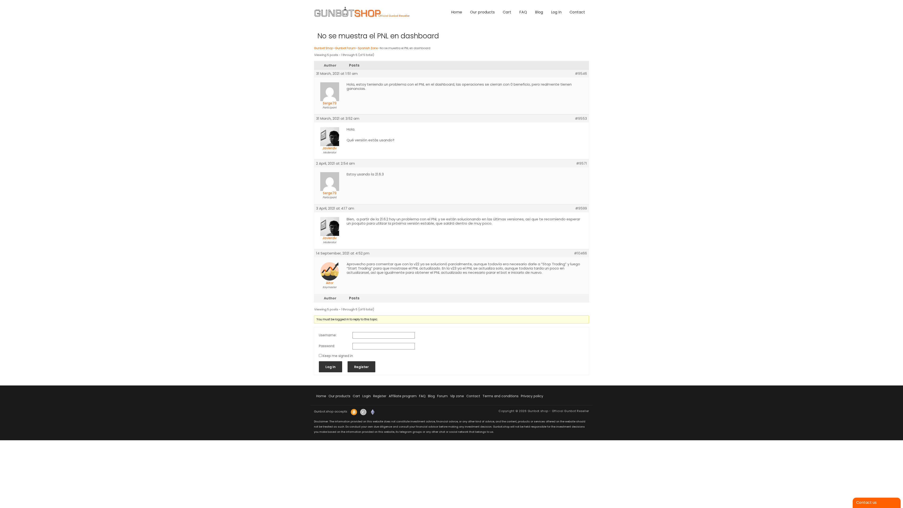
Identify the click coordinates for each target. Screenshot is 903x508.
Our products (482, 12)
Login (366, 396)
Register (361, 367)
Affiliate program (403, 396)
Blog (539, 12)
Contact (577, 12)
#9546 (581, 73)
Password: (327, 346)
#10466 (580, 253)
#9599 (581, 208)
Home (456, 12)
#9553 (581, 118)
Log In (556, 12)
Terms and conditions (501, 396)
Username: (328, 335)
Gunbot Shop (323, 48)
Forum (442, 396)
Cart (507, 12)
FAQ (523, 12)
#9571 (581, 163)
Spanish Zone (368, 48)
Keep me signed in (338, 356)
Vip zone (457, 396)
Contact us (866, 502)
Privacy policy (532, 396)
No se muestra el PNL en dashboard (378, 36)
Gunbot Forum (345, 48)
